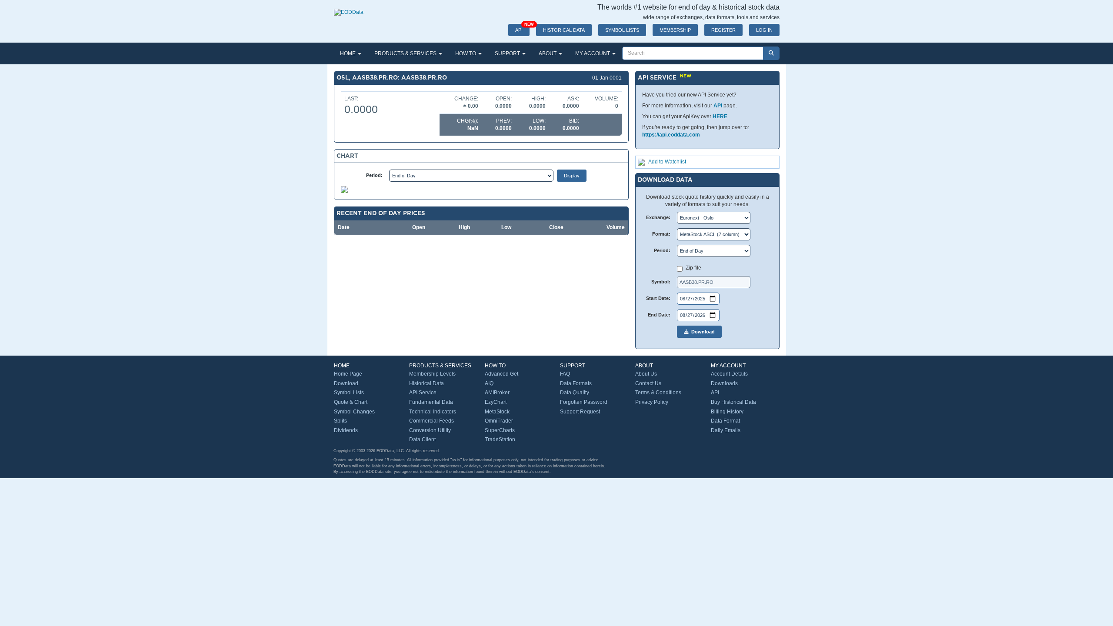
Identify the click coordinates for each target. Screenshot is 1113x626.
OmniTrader (499, 421)
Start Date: (658, 298)
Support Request (580, 412)
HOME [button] (348, 53)
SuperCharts (500, 430)
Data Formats (576, 383)
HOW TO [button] (466, 53)
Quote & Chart (350, 402)
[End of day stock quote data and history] (348, 8)
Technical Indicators (432, 412)
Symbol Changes (354, 412)
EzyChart (496, 402)
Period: (374, 175)
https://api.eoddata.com (671, 135)
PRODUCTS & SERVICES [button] (406, 53)
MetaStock (497, 412)
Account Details (729, 374)
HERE (720, 116)
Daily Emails (725, 430)
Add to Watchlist (667, 162)
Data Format (725, 421)
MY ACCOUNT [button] (593, 53)
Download (702, 331)
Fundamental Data (431, 402)
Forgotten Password (583, 402)
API (522, 28)
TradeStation (500, 439)
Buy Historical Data (733, 402)
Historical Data (426, 383)
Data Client (422, 439)
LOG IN (764, 30)
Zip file (693, 268)
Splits (340, 421)
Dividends (346, 430)
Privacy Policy (651, 402)
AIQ (489, 383)
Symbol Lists (349, 393)
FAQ (565, 374)
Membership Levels (432, 374)
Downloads (724, 383)
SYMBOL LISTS (622, 30)
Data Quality (574, 393)
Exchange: (658, 217)
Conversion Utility (430, 430)
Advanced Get (501, 374)
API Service (423, 393)
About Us (646, 374)
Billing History (727, 412)
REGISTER (723, 30)
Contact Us (648, 383)
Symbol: (660, 281)
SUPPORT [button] (508, 53)
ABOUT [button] (548, 53)
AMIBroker (497, 393)
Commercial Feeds (431, 421)
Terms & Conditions (658, 393)
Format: (661, 233)
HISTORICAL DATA (564, 30)
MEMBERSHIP (675, 30)
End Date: (659, 314)
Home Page (348, 374)
